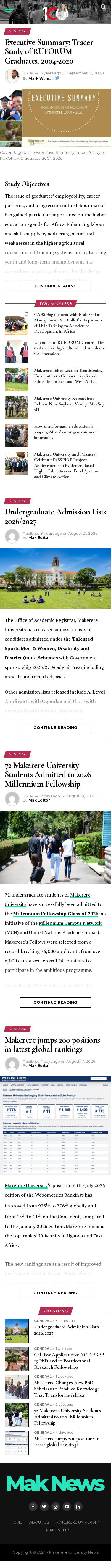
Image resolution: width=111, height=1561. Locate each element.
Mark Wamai (40, 78)
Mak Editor (39, 537)
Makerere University (26, 1185)
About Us (39, 1522)
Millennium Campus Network (70, 923)
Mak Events (58, 1530)
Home (16, 1522)
